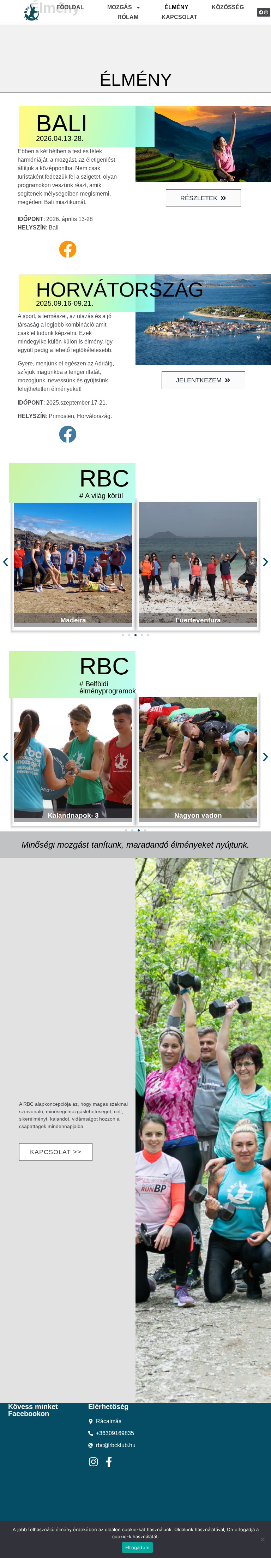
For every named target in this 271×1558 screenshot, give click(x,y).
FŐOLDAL (70, 7)
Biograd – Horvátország (197, 620)
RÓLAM (128, 17)
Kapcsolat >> (56, 1152)
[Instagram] (266, 12)
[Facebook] (261, 12)
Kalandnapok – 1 (200, 815)
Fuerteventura (73, 620)
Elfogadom (137, 1547)
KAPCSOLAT (179, 17)
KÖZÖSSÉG (228, 7)
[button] (5, 561)
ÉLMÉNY (176, 7)
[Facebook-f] (109, 1462)
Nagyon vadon (75, 815)
